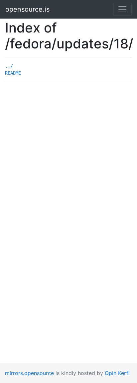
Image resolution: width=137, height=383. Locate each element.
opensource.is (27, 9)
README (13, 73)
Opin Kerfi (117, 373)
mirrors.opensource (29, 373)
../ (9, 66)
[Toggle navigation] (122, 9)
